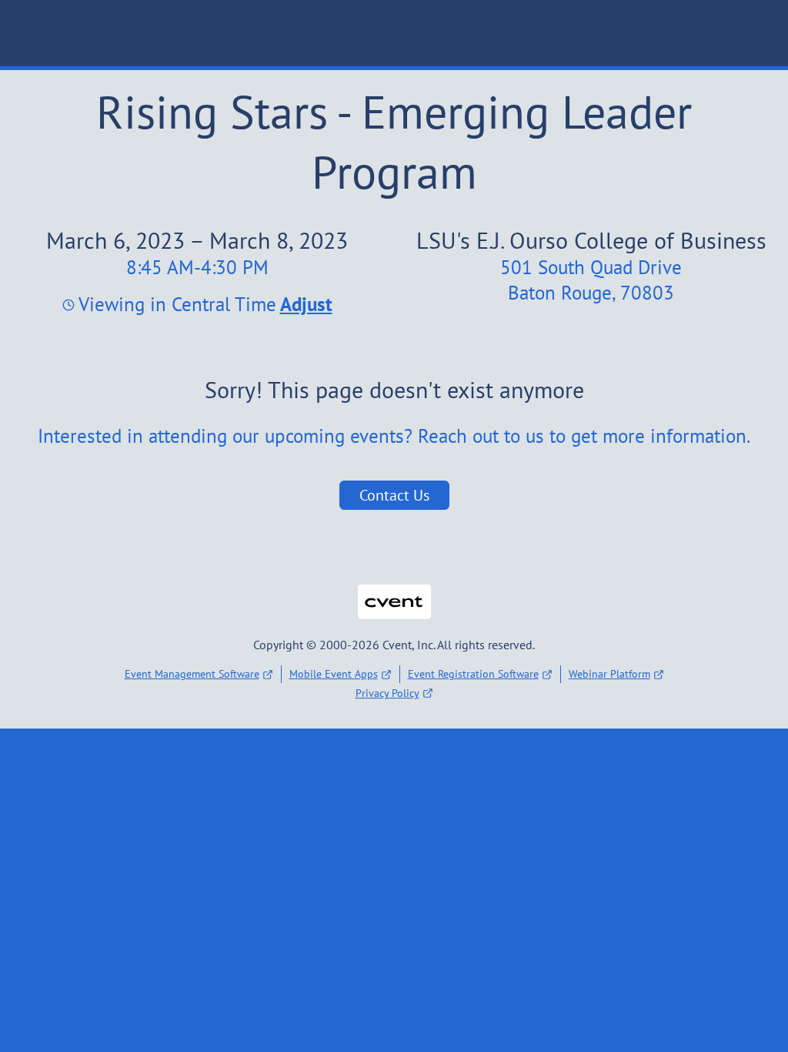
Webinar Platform (609, 674)
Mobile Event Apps (333, 674)
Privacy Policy (387, 693)
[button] (304, 304)
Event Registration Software (473, 674)
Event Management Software (192, 674)
